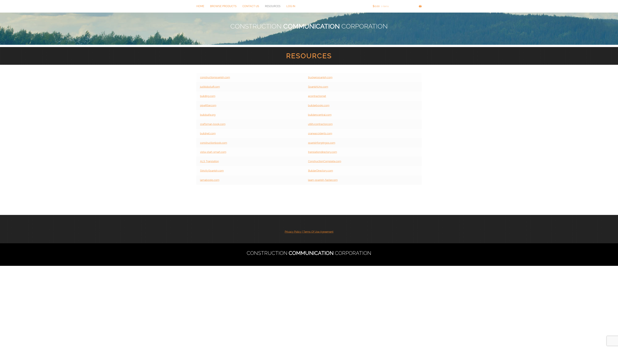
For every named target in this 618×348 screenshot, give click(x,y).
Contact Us (250, 6)
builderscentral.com (320, 114)
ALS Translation (209, 161)
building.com (207, 96)
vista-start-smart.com (213, 152)
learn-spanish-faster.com (323, 180)
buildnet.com (208, 133)
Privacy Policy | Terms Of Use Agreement (309, 231)
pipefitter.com (208, 105)
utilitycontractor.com (320, 124)
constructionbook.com (213, 142)
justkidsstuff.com (210, 86)
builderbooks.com (318, 105)
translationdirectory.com (322, 152)
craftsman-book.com (212, 124)
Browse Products (223, 6)
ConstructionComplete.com (324, 161)
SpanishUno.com (318, 86)
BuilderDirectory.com (320, 170)
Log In (290, 6)
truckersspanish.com (320, 77)
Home (200, 6)
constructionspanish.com (215, 77)
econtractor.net (317, 96)
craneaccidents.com (320, 133)
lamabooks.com (209, 180)
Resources (273, 6)
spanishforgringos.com (321, 142)
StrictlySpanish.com (212, 170)
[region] (309, 29)
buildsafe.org (207, 114)
